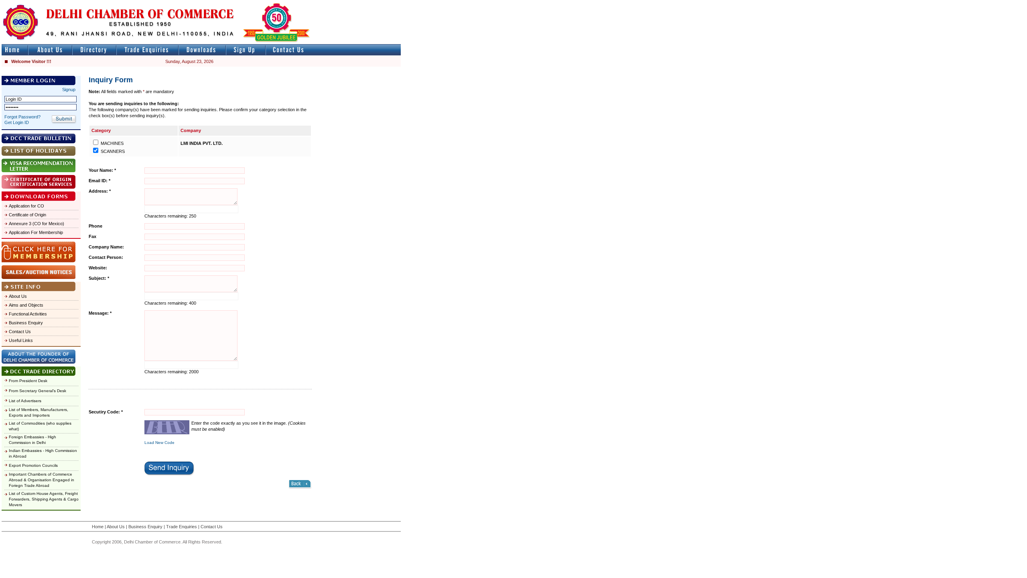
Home (98, 526)
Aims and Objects (26, 305)
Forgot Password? (22, 116)
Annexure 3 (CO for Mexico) (36, 223)
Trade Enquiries (181, 526)
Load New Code (159, 442)
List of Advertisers (25, 401)
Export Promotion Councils (33, 465)
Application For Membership (36, 232)
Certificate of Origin (27, 214)
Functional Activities (28, 313)
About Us (18, 296)
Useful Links (21, 340)
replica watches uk (237, 3)
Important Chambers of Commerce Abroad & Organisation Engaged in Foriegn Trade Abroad (41, 480)
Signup (68, 89)
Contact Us (20, 331)
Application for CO (26, 206)
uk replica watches (37, 3)
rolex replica (388, 3)
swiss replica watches (556, 3)
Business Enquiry (26, 322)
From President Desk (28, 381)
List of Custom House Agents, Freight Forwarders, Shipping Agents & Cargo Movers (44, 499)
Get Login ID (16, 122)
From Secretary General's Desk (37, 391)
